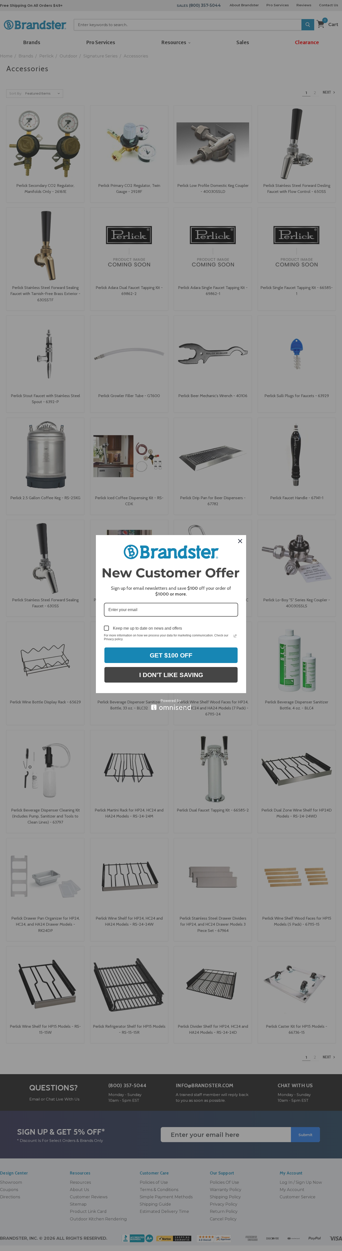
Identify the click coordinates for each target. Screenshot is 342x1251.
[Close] (240, 541)
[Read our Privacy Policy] (235, 636)
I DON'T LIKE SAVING (171, 674)
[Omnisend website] (171, 704)
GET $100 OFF (171, 655)
